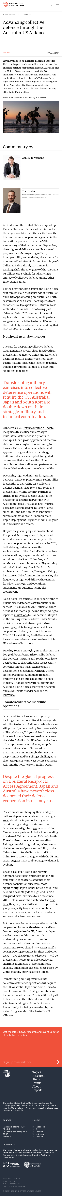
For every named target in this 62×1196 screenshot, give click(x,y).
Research (38, 1075)
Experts (37, 1090)
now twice (32, 512)
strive (30, 935)
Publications (9, 14)
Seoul (41, 732)
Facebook (40, 1127)
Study (36, 1079)
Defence (7, 53)
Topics (36, 1072)
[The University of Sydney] (32, 1165)
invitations (21, 615)
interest (32, 575)
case (10, 346)
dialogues (33, 856)
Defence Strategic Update (38, 428)
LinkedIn (39, 1132)
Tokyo (28, 732)
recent (22, 856)
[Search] (51, 5)
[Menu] (57, 4)
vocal (6, 820)
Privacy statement (11, 1179)
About (36, 1086)
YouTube (39, 1136)
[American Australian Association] (11, 1164)
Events (36, 1083)
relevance (9, 695)
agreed (20, 547)
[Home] (4, 4)
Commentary (27, 14)
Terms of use (9, 1181)
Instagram (40, 1134)
